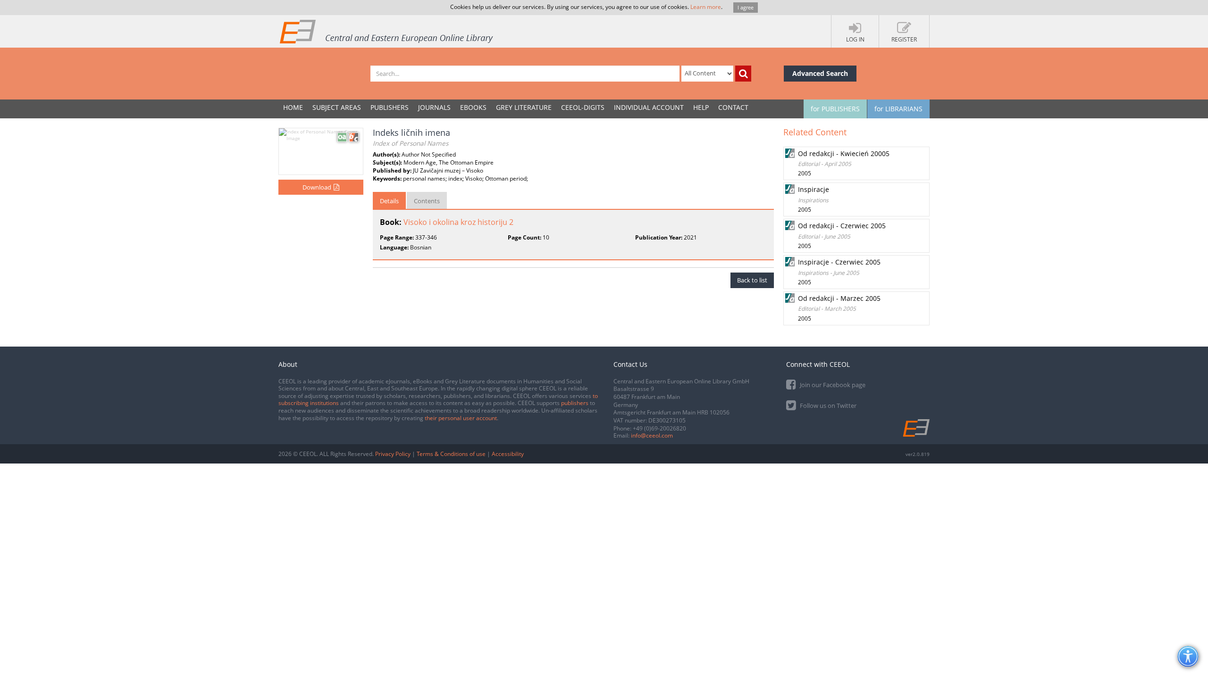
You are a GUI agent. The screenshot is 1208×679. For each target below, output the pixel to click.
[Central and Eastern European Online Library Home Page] (386, 31)
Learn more (705, 7)
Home (293, 107)
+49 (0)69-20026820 (659, 428)
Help (701, 107)
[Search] (743, 74)
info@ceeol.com (652, 435)
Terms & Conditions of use (451, 454)
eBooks (473, 107)
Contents (427, 201)
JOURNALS (434, 107)
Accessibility (508, 454)
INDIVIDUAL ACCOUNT (649, 107)
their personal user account (461, 418)
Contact (733, 107)
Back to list (752, 280)
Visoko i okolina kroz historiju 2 (458, 222)
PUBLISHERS (389, 107)
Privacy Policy (393, 454)
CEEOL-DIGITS (582, 107)
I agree (746, 7)
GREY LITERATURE (524, 107)
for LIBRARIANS (898, 108)
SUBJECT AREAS (336, 107)
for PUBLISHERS (835, 108)
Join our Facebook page (831, 385)
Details (389, 201)
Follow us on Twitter (827, 405)
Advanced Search (820, 73)
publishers (574, 403)
